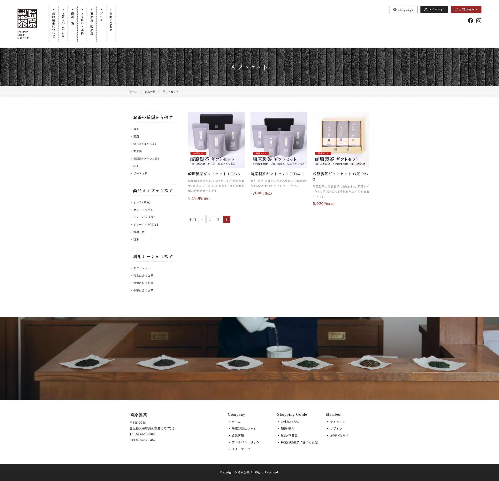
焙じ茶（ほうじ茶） (145, 144)
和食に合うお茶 (143, 275)
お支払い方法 (290, 422)
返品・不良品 (289, 435)
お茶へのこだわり (63, 25)
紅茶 (136, 166)
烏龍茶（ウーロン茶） (146, 158)
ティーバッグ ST (144, 217)
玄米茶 (137, 151)
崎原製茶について (53, 25)
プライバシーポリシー (247, 442)
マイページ (436, 9)
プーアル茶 (140, 173)
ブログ (101, 17)
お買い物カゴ (468, 9)
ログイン (336, 429)
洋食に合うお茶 (143, 283)
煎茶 (136, 129)
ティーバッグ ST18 (145, 224)
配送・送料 (288, 429)
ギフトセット (142, 268)
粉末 (136, 239)
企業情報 (238, 435)
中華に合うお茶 (143, 290)
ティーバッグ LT (144, 210)
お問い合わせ (111, 22)
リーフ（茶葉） (142, 202)
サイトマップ (241, 449)
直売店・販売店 (91, 23)
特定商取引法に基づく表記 (299, 442)
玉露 (136, 136)
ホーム (236, 422)
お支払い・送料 (82, 23)
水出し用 (139, 232)
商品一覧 (72, 18)
